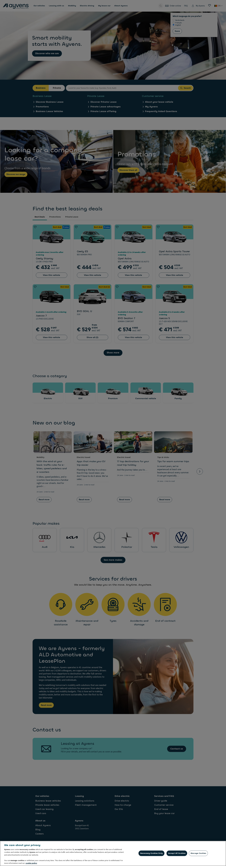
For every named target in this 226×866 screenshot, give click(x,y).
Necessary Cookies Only (151, 853)
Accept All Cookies (176, 853)
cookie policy (31, 863)
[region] (113, 853)
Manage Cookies (198, 853)
